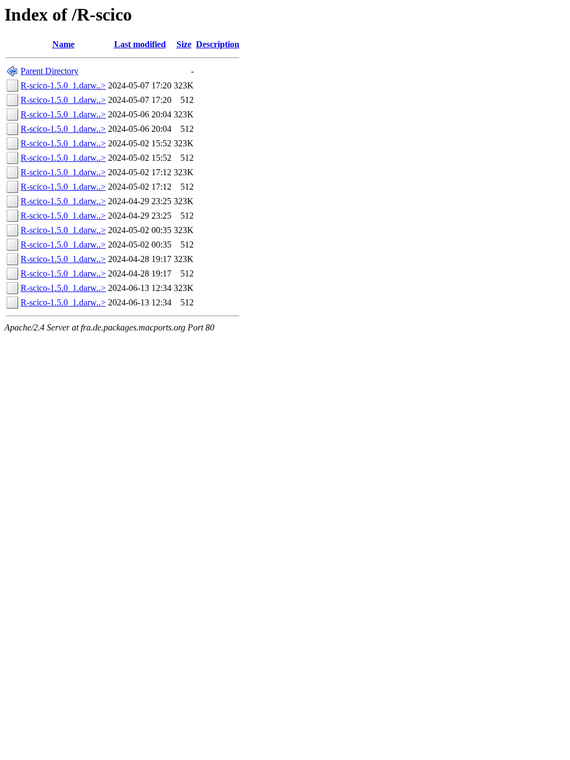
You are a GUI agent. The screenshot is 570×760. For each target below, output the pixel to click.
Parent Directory (49, 71)
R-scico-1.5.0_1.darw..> (63, 85)
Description (217, 44)
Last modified (140, 44)
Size (183, 44)
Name (63, 44)
